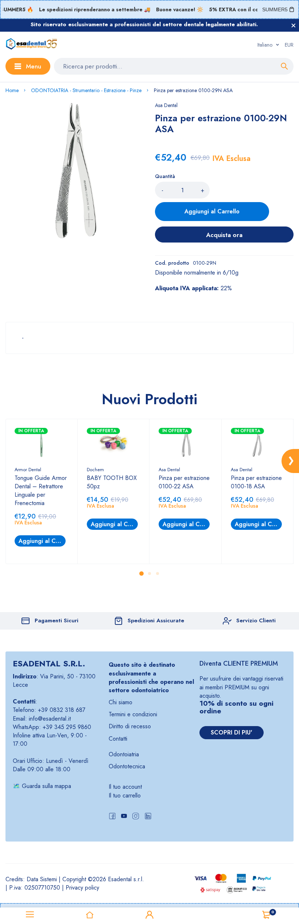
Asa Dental (166, 105)
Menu (33, 66)
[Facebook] (112, 817)
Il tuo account (125, 787)
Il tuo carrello (125, 795)
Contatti (118, 738)
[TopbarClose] (293, 25)
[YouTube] (124, 817)
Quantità (165, 176)
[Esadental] (31, 44)
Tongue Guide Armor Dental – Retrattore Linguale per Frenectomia (41, 490)
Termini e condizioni (133, 714)
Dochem (95, 469)
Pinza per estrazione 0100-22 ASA (184, 482)
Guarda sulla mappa (46, 786)
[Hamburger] (30, 914)
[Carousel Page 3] (157, 573)
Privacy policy (82, 887)
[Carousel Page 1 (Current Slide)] (141, 573)
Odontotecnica (127, 766)
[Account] (149, 914)
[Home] (90, 914)
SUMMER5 (275, 9)
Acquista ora (224, 234)
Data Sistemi (42, 879)
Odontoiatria (124, 754)
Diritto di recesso (130, 726)
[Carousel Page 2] (149, 573)
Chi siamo (120, 702)
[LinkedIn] (148, 817)
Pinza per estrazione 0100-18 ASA (256, 482)
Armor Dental (28, 469)
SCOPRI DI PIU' (231, 732)
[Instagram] (135, 817)
